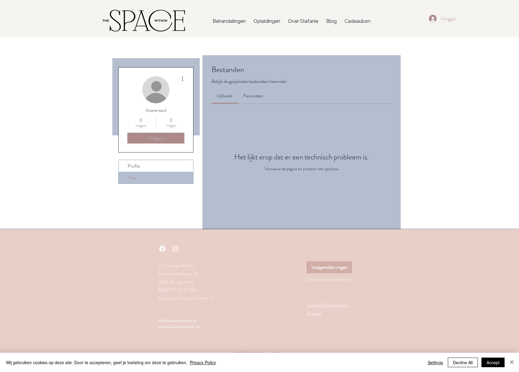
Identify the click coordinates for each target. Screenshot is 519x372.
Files (132, 177)
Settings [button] (435, 362)
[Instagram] (175, 249)
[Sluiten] (511, 362)
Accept (493, 362)
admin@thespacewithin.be (179, 326)
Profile (134, 165)
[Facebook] (162, 249)
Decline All (463, 362)
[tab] (224, 96)
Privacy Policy (203, 362)
